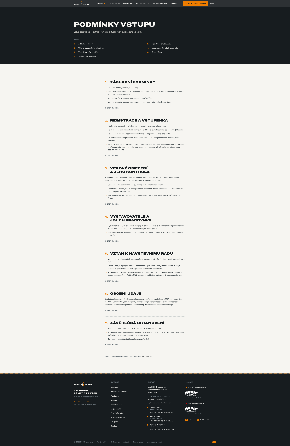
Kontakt (114, 400)
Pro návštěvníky (142, 3)
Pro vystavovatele (160, 3)
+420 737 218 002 (156, 412)
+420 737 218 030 (156, 421)
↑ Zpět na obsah (113, 108)
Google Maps (161, 399)
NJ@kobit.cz (168, 412)
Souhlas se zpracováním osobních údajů (147, 442)
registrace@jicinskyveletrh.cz (159, 403)
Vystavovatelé (114, 3)
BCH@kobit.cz (169, 429)
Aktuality (114, 387)
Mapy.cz (151, 399)
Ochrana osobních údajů (120, 442)
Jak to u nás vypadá (119, 392)
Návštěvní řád (102, 442)
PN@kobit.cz (168, 421)
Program (173, 3)
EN (213, 4)
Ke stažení (115, 396)
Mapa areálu (128, 3)
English (114, 426)
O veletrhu (100, 3)
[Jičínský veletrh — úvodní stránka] (81, 3)
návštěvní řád (147, 356)
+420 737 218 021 (156, 429)
